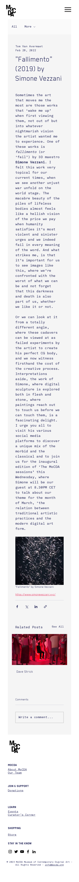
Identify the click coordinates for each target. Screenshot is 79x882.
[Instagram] (10, 851)
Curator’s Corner (21, 815)
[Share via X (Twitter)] (26, 606)
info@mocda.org (54, 865)
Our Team (15, 772)
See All (58, 626)
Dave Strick (24, 671)
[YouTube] (22, 851)
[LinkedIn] (34, 851)
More (28, 26)
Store (12, 834)
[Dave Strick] (39, 649)
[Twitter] (16, 851)
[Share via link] (45, 606)
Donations (15, 790)
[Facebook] (28, 851)
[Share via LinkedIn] (36, 606)
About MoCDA (17, 769)
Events (13, 811)
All (14, 26)
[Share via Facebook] (17, 606)
